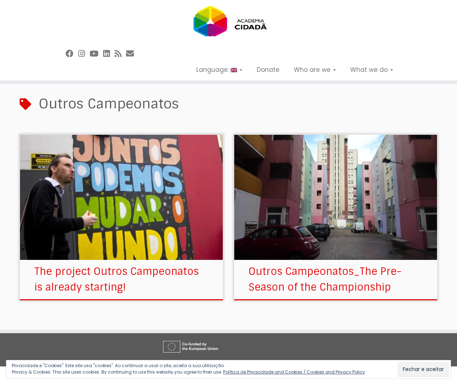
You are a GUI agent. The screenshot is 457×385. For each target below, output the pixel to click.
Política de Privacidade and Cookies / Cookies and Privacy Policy (294, 372)
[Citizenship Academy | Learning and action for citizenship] (228, 21)
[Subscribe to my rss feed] (120, 53)
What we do (370, 69)
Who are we (313, 69)
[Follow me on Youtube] (96, 53)
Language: (213, 69)
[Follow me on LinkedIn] (109, 53)
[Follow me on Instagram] (84, 53)
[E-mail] (132, 53)
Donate (268, 69)
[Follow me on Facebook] (72, 53)
